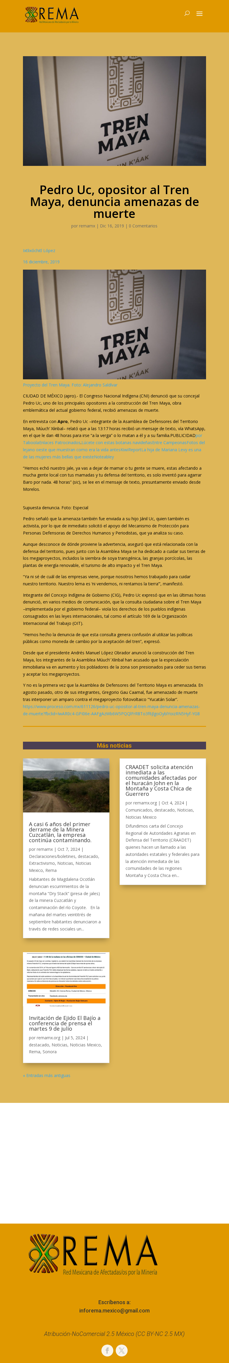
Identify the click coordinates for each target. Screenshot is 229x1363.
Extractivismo (42, 863)
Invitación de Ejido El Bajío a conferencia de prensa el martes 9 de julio (64, 1023)
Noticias (65, 863)
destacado (88, 856)
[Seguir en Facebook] (107, 1350)
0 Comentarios (143, 226)
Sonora (50, 1051)
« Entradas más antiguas (46, 1075)
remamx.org (48, 1037)
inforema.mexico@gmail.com (114, 1310)
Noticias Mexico (85, 1045)
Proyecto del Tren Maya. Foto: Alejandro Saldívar (70, 385)
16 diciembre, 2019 (41, 262)
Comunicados (139, 810)
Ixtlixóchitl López (39, 250)
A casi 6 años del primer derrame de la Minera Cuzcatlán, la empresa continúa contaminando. (60, 832)
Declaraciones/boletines (52, 856)
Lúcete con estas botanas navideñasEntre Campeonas (134, 442)
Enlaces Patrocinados (60, 442)
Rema (51, 870)
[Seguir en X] (122, 1350)
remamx (87, 226)
